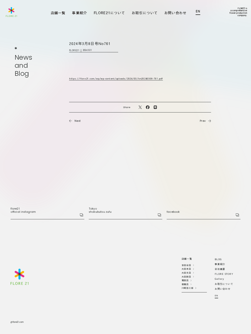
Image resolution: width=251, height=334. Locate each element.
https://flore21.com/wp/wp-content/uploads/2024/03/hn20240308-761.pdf (116, 78)
